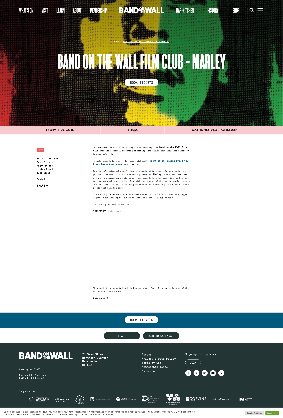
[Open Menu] (260, 10)
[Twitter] (196, 373)
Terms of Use (151, 363)
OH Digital (38, 377)
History (213, 10)
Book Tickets (141, 82)
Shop (236, 10)
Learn (60, 10)
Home (116, 41)
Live (40, 150)
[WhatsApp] (221, 373)
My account (150, 371)
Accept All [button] (272, 413)
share (122, 336)
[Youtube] (213, 373)
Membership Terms (155, 367)
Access (147, 354)
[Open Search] (251, 10)
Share (41, 185)
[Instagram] (205, 373)
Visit (45, 10)
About (77, 10)
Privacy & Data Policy (159, 358)
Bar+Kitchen (185, 10)
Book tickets (141, 319)
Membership (98, 10)
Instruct (40, 374)
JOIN (193, 362)
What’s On (26, 10)
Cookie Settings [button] (254, 413)
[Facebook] (188, 373)
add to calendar (161, 336)
